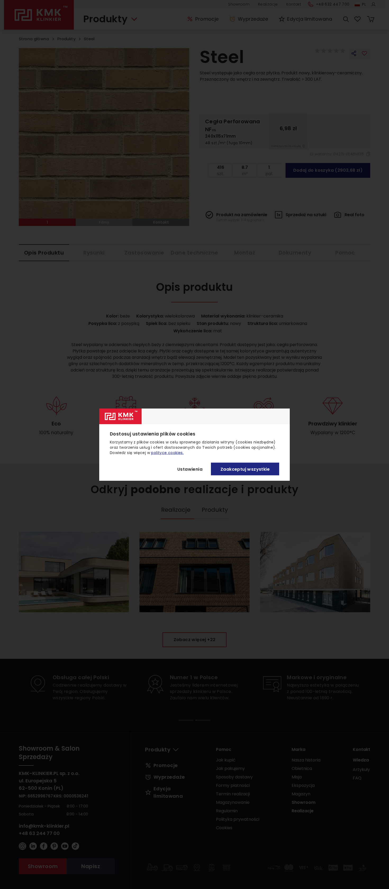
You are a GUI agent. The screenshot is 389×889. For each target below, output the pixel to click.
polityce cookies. (167, 452)
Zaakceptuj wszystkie (245, 469)
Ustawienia (189, 469)
